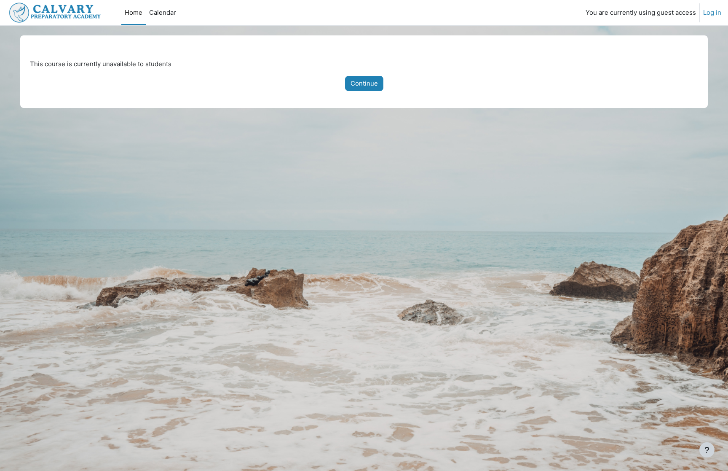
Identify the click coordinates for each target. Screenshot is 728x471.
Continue (364, 83)
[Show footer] (707, 450)
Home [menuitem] (133, 12)
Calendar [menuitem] (162, 12)
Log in (712, 12)
